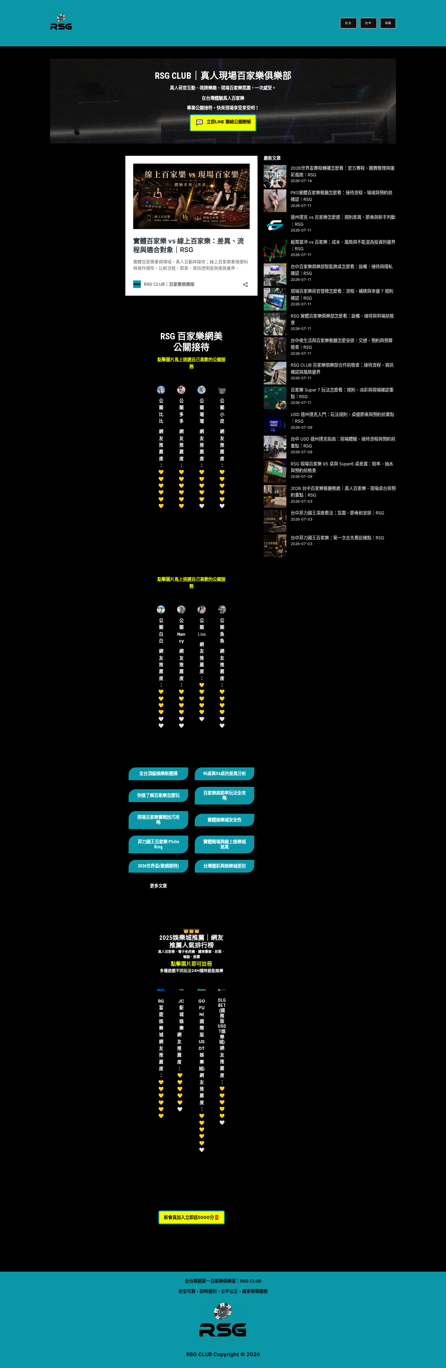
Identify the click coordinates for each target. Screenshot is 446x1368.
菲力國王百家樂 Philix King (158, 844)
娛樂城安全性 (229, 820)
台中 (368, 23)
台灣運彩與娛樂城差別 (224, 866)
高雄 (388, 23)
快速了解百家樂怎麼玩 (158, 795)
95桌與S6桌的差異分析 (224, 773)
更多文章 (158, 885)
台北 (348, 23)
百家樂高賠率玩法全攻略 (224, 796)
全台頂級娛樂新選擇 (158, 773)
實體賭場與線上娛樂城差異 (224, 844)
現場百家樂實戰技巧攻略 (158, 820)
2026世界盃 (148, 866)
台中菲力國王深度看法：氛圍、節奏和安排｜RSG (337, 512)
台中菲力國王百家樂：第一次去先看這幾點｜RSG (337, 537)
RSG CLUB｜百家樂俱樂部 (81, 21)
